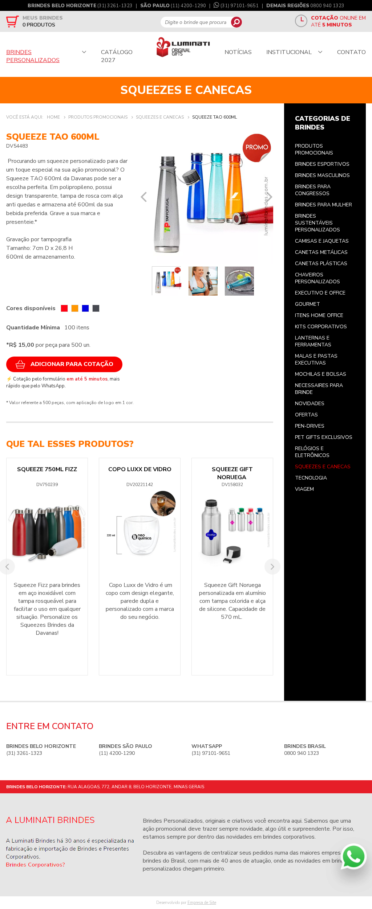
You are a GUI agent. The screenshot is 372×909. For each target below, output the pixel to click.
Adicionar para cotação (72, 364)
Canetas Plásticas (321, 263)
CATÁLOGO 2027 (117, 56)
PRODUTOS (39, 24)
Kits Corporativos (321, 326)
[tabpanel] (207, 197)
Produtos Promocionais (314, 149)
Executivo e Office (320, 292)
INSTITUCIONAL (289, 52)
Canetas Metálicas (321, 252)
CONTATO (351, 52)
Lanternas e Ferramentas (313, 341)
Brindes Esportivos (322, 164)
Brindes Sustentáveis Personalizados (317, 223)
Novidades (309, 403)
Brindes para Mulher (323, 204)
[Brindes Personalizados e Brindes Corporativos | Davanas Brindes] (183, 48)
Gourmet (307, 304)
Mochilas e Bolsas (320, 374)
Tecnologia (311, 477)
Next (269, 197)
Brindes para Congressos (313, 190)
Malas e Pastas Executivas (316, 359)
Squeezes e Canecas (323, 466)
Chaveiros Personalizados (317, 278)
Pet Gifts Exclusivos (323, 437)
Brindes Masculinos (322, 175)
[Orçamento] (12, 21)
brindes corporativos (289, 837)
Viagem (304, 489)
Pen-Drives (309, 426)
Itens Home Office (319, 315)
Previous (143, 197)
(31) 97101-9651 (240, 6)
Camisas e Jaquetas (322, 241)
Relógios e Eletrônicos (312, 452)
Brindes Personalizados (173, 821)
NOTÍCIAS (238, 52)
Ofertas (306, 414)
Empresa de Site (201, 902)
